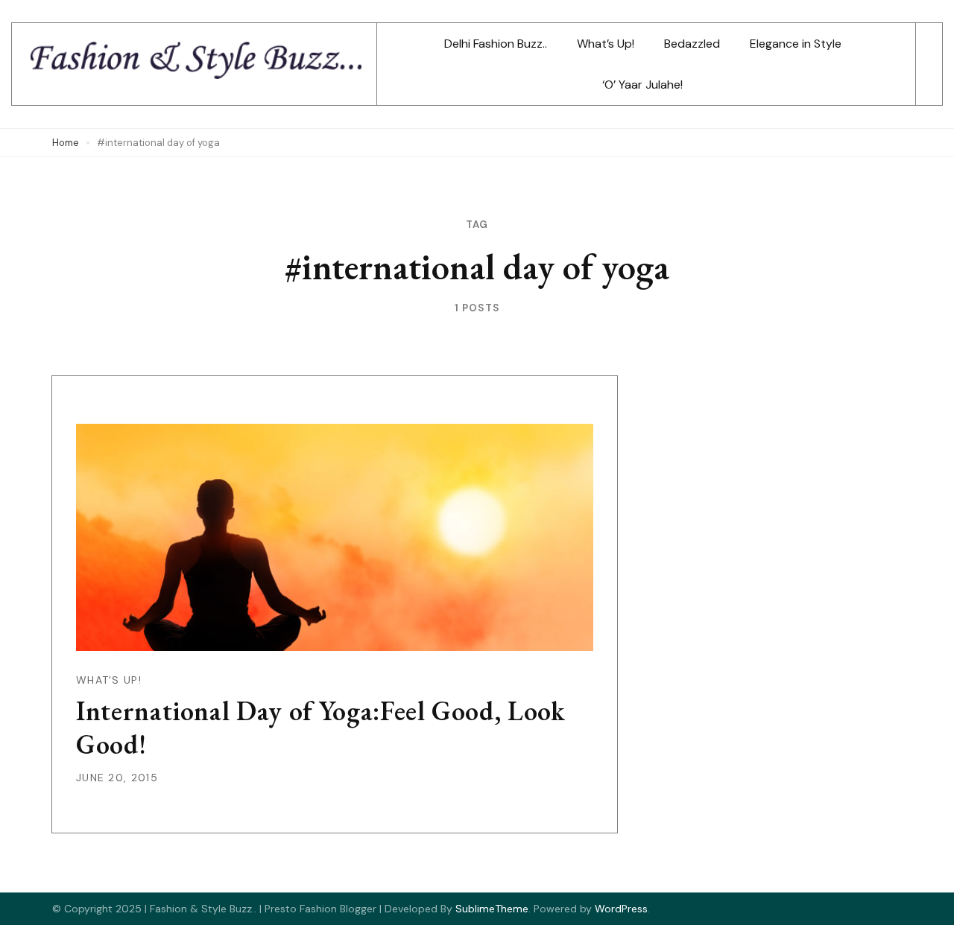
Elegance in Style (795, 43)
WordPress (621, 908)
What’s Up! (605, 43)
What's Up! (109, 680)
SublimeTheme (491, 908)
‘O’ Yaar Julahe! (642, 84)
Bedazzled (692, 43)
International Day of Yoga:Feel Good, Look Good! (321, 727)
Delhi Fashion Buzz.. (495, 43)
